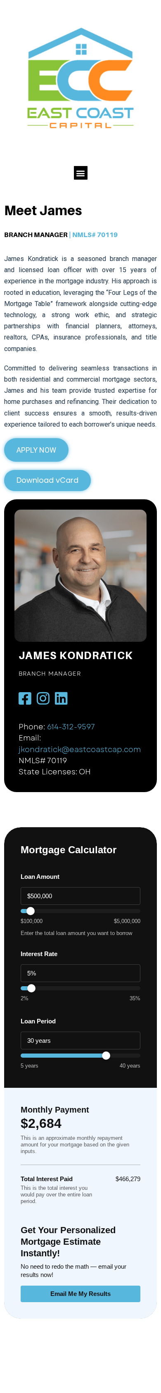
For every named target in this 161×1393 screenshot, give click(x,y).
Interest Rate (39, 953)
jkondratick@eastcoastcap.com (80, 749)
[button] (80, 172)
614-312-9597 (71, 726)
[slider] (80, 911)
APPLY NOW (36, 450)
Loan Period (38, 1021)
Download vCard (47, 480)
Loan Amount (40, 876)
